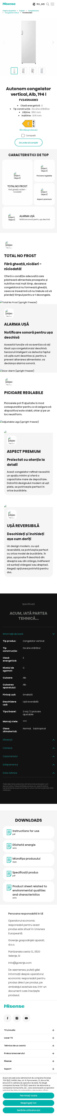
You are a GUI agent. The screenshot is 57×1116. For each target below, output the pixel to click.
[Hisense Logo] (16, 4)
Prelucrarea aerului (14, 1053)
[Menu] (52, 4)
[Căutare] (47, 4)
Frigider (22, 11)
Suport (7, 1068)
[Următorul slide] (52, 42)
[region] (28, 42)
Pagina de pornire (9, 11)
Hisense (8, 1061)
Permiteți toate (28, 1095)
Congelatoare (33, 11)
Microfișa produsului (28, 130)
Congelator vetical (12, 13)
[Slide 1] (14, 70)
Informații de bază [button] (13, 634)
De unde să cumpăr (28, 142)
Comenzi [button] (7, 748)
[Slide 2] (23, 70)
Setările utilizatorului (28, 1110)
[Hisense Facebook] (7, 1018)
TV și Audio (9, 1030)
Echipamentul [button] (10, 764)
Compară (31, 135)
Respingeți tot (28, 1103)
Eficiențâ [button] (7, 739)
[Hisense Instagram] (17, 1018)
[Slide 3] (32, 70)
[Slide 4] (41, 70)
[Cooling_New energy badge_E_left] (28, 124)
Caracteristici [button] (10, 756)
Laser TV (8, 1037)
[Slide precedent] (4, 42)
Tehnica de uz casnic (15, 1045)
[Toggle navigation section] (53, 1030)
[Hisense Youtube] (26, 1018)
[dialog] (28, 1095)
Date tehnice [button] (10, 773)
